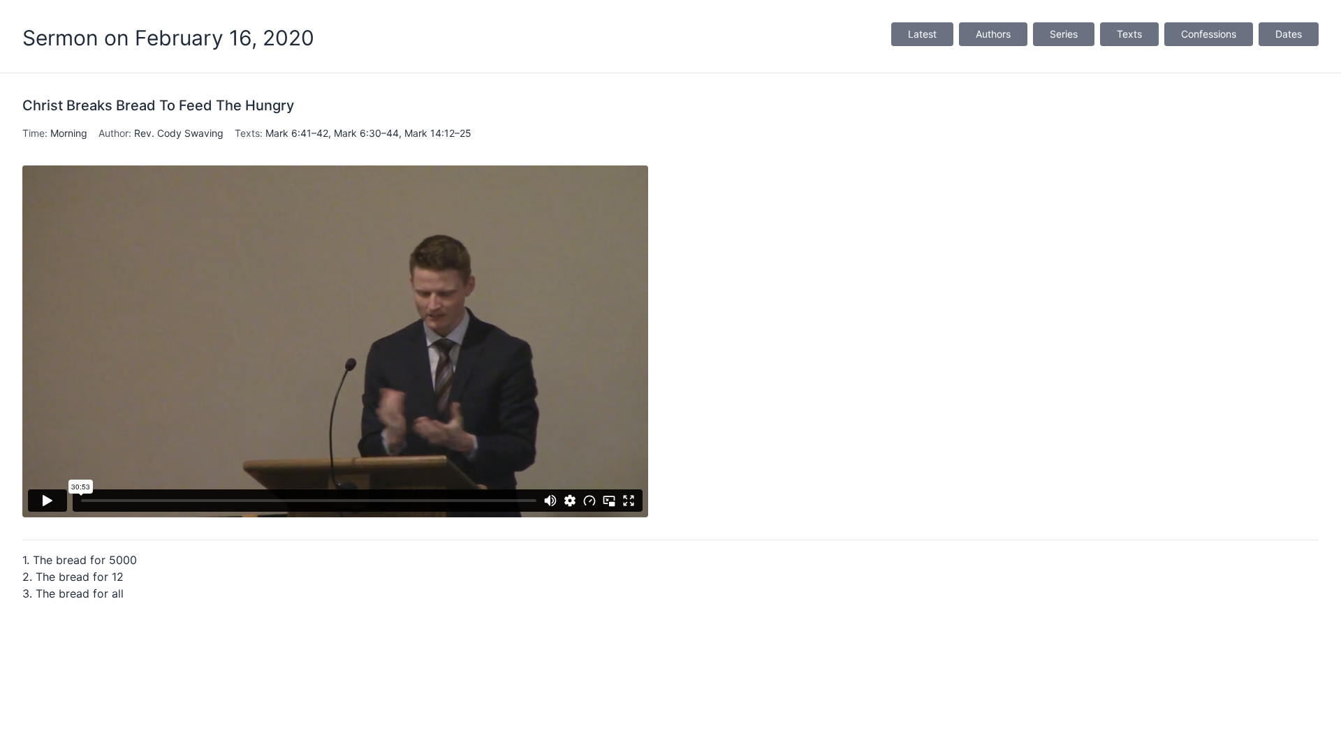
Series (1064, 34)
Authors (993, 34)
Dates (1288, 34)
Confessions (1208, 34)
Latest (922, 34)
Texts (1129, 34)
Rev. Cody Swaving (179, 133)
